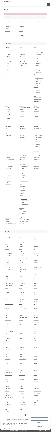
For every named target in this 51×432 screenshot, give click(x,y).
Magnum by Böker (9, 331)
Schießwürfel (8, 168)
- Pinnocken (37, 65)
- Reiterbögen (22, 54)
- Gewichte (23, 177)
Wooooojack (36, 406)
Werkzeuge (22, 215)
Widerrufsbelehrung (23, 21)
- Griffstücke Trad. (23, 59)
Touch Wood (22, 388)
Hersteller (7, 28)
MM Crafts (7, 338)
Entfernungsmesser (37, 128)
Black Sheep (22, 255)
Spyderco (35, 377)
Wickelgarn (22, 112)
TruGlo (6, 393)
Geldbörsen (7, 219)
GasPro (35, 301)
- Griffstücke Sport (23, 63)
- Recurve (23, 189)
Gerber (21, 303)
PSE (6, 354)
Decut (21, 280)
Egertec (35, 287)
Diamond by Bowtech (9, 283)
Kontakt (35, 23)
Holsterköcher (36, 111)
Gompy (21, 306)
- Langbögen (22, 50)
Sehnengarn (22, 111)
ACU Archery (8, 237)
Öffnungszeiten (8, 26)
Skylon (8, 118)
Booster (7, 262)
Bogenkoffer (22, 131)
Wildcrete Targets (23, 404)
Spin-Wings (7, 377)
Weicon (6, 402)
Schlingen (21, 206)
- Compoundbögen (23, 58)
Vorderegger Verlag (37, 400)
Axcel (6, 246)
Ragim (21, 356)
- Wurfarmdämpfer (24, 182)
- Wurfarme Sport (23, 65)
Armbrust (7, 49)
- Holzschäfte (37, 56)
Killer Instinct (36, 322)
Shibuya (7, 367)
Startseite (7, 21)
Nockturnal (7, 347)
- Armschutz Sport (9, 131)
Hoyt (6, 315)
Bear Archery (8, 251)
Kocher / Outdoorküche (24, 219)
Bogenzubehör (22, 159)
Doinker (35, 283)
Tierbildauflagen (8, 184)
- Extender (23, 179)
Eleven (35, 290)
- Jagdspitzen (37, 83)
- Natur (36, 88)
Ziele (6, 72)
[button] (39, 1)
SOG (35, 372)
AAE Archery (36, 235)
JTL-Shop (44, 430)
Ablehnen (40, 426)
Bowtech (21, 264)
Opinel (35, 349)
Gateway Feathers (9, 303)
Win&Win (7, 406)
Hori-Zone (22, 313)
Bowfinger (36, 262)
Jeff (6, 317)
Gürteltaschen (8, 221)
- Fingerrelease (24, 198)
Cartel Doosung (37, 269)
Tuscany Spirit (22, 393)
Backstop (7, 155)
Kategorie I (9, 179)
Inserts (35, 94)
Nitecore (35, 345)
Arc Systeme (36, 239)
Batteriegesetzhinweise (24, 37)
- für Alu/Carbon (38, 76)
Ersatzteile (9, 61)
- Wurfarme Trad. (23, 61)
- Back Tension (24, 197)
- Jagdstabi (23, 171)
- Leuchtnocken (38, 72)
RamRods (36, 356)
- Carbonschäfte (38, 50)
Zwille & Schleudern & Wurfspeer (38, 150)
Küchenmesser (36, 159)
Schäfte (35, 49)
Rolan (6, 361)
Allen (35, 237)
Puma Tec (21, 354)
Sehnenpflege (22, 114)
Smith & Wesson (8, 372)
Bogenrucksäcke (23, 128)
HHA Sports (7, 313)
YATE (21, 409)
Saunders (35, 363)
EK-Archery (7, 290)
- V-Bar (22, 173)
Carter (6, 271)
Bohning (7, 260)
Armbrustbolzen (8, 52)
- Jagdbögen (22, 52)
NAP (6, 342)
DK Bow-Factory (23, 283)
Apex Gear (22, 239)
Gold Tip (8, 114)
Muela (21, 340)
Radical (6, 356)
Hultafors (21, 315)
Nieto (21, 345)
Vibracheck (22, 397)
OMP (21, 349)
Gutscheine (36, 146)
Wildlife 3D (36, 404)
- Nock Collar (37, 67)
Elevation (21, 290)
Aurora (21, 244)
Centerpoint (36, 271)
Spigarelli (35, 374)
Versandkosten (22, 33)
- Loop (22, 202)
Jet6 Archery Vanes (23, 317)
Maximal (7, 335)
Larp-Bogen (37, 140)
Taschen (7, 224)
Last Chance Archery (9, 326)
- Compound (23, 188)
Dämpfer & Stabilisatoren (24, 164)
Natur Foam (22, 342)
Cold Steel (22, 274)
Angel (6, 239)
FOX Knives (22, 299)
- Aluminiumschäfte (39, 54)
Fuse (6, 301)
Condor (6, 276)
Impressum (5, 428)
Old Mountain (8, 349)
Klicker (21, 184)
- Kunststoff (37, 90)
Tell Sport (35, 384)
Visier (8, 68)
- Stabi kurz (23, 170)
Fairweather (7, 296)
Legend (21, 326)
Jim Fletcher (36, 317)
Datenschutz (11, 428)
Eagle (35, 285)
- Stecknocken (38, 61)
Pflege (8, 63)
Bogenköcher (36, 112)
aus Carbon (7, 107)
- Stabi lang (23, 168)
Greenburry (7, 308)
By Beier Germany (9, 269)
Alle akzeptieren (39, 419)
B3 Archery (36, 246)
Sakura (35, 361)
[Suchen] (48, 4)
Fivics (35, 296)
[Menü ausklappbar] (1, 1)
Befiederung (36, 86)
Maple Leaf (36, 331)
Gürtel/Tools (36, 116)
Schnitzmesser (36, 166)
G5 (20, 301)
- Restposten (37, 58)
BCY (34, 248)
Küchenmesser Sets (37, 161)
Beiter (35, 251)
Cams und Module (23, 162)
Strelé (6, 381)
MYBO (35, 340)
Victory (8, 120)
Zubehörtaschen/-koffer (24, 137)
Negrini (6, 345)
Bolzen (8, 54)
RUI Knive (21, 361)
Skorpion (7, 370)
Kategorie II (9, 177)
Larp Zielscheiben (38, 137)
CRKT (6, 278)
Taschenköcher (37, 109)
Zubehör (7, 58)
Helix (20, 310)
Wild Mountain (8, 404)
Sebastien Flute (37, 365)
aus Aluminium (8, 121)
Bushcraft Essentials (38, 267)
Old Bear (35, 347)
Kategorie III (9, 175)
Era (6, 294)
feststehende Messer (38, 155)
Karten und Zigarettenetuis (10, 223)
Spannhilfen (9, 67)
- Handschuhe (8, 133)
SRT (6, 379)
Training (35, 131)
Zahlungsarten (22, 23)
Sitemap (21, 30)
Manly (21, 331)
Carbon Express (23, 269)
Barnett (21, 248)
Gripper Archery (23, 308)
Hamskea (35, 308)
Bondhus (35, 260)
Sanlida (21, 363)
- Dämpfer (23, 175)
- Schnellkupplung (24, 180)
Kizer (21, 324)
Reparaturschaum (10, 182)
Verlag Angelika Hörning (10, 397)
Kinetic (6, 324)
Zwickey (7, 411)
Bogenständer (22, 157)
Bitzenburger (36, 253)
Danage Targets (8, 280)
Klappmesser (36, 157)
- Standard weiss (10, 164)
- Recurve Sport (23, 56)
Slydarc (35, 370)
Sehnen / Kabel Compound (25, 107)
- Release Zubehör (24, 204)
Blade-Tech (36, 258)
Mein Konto (7, 23)
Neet (34, 342)
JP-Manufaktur (8, 319)
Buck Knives (7, 267)
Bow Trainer (22, 262)
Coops (21, 276)
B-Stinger (21, 246)
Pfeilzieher (22, 193)
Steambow (36, 379)
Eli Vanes (7, 292)
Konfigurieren (39, 422)
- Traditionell (23, 191)
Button (21, 161)
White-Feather (22, 402)
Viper (6, 400)
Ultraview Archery (37, 393)
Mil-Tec (21, 335)
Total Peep (7, 388)
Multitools (35, 162)
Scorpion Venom (8, 365)
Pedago (21, 351)
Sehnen (8, 59)
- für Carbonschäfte (39, 77)
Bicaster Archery (8, 253)
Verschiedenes (36, 148)
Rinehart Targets (23, 358)
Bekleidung (36, 142)
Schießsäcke (8, 157)
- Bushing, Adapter (38, 70)
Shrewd (35, 367)
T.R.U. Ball (36, 381)
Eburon (21, 287)
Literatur (35, 130)
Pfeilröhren (22, 135)
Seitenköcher (36, 107)
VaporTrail (36, 395)
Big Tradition (22, 253)
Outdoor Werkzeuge (23, 224)
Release (21, 195)
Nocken (8, 56)
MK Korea (36, 335)
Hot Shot (35, 313)
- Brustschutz (8, 135)
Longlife (35, 329)
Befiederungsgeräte (37, 99)
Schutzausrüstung (38, 135)
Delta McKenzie (37, 280)
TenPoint (7, 386)
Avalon (8, 109)
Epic (34, 292)
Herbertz (35, 310)
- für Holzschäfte (38, 79)
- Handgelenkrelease (25, 200)
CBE (20, 271)
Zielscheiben (7, 161)
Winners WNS (22, 406)
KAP (20, 322)
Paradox (7, 351)
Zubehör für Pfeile (37, 97)
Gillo (34, 303)
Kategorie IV (9, 173)
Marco (6, 333)
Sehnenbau (22, 116)
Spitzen (35, 74)
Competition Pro (37, 274)
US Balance (7, 395)
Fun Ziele (9, 180)
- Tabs (6, 128)
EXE (34, 294)
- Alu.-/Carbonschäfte (39, 52)
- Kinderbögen (22, 49)
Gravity (35, 306)
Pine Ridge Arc (36, 351)
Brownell (35, 264)
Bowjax (6, 264)
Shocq (8, 116)
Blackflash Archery (23, 258)
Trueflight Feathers (37, 390)
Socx (20, 372)
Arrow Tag (36, 133)
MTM (6, 340)
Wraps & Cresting (37, 101)
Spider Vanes (22, 374)
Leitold (35, 326)
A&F (20, 235)
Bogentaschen (22, 130)
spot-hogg (22, 377)
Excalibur (21, 294)
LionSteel (21, 329)
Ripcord (35, 358)
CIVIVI (6, 274)
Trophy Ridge (36, 388)
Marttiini (21, 333)
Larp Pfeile (37, 139)
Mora (21, 338)
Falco (21, 296)
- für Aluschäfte (38, 81)
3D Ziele (7, 171)
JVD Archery (36, 319)
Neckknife (35, 164)
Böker (21, 260)
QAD (34, 354)
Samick (6, 363)
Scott (21, 365)
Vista (20, 400)
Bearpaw (21, 251)
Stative (8, 70)
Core (35, 276)
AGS (20, 237)
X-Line (6, 409)
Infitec (35, 315)
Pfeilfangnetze (8, 162)
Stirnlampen (22, 223)
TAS (20, 384)
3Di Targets (7, 235)
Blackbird (7, 258)
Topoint (35, 386)
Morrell (35, 338)
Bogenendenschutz (23, 155)
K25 (6, 322)
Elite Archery (22, 292)
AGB (20, 28)
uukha (21, 395)
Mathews (35, 333)
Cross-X (8, 111)
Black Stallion (36, 255)
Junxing (21, 319)
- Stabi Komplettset (24, 166)
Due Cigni (21, 285)
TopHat (21, 386)
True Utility (22, 390)
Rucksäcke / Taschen (24, 221)
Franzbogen (36, 299)
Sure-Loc (21, 381)
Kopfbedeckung (38, 144)
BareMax (7, 248)
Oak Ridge (22, 347)
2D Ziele (7, 170)
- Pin (36, 68)
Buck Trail (21, 267)
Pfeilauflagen (22, 186)
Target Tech (7, 384)
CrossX (21, 278)
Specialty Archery (8, 374)
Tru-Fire (7, 390)
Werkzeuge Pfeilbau (37, 103)
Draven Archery (8, 285)
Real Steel (7, 358)
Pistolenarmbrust (8, 50)
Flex (6, 299)
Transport (9, 65)
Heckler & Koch (8, 310)
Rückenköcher (36, 114)
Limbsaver (7, 329)
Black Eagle (7, 255)
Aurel (6, 244)
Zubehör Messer (37, 168)
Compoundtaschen (23, 133)
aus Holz (7, 123)
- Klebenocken (38, 63)
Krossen (35, 324)
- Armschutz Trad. (8, 130)
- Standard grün (10, 166)
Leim (35, 95)
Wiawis (35, 402)
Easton (8, 112)
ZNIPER (35, 409)
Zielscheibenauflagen (9, 159)
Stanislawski (22, 379)
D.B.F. (35, 278)
